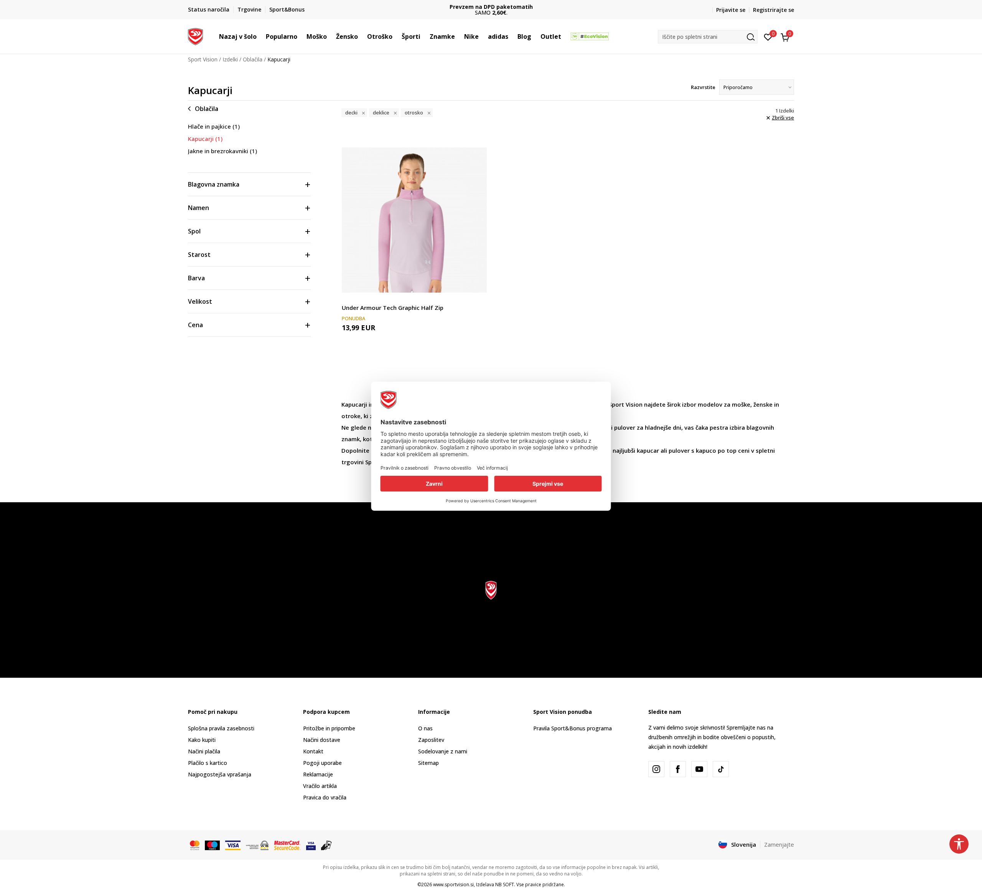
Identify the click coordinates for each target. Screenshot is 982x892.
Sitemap (428, 762)
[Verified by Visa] (311, 845)
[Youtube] (699, 769)
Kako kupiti (202, 739)
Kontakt (313, 751)
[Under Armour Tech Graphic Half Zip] (414, 220)
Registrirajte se (773, 9)
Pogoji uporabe (322, 762)
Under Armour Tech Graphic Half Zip (392, 307)
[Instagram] (656, 769)
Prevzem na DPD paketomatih (491, 7)
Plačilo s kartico (207, 762)
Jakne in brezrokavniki (222, 151)
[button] (260, 36)
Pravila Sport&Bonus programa (572, 728)
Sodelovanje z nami (442, 751)
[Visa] (233, 845)
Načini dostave (321, 739)
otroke (351, 416)
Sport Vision (202, 59)
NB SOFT (504, 884)
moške (741, 404)
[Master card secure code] (287, 845)
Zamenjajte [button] (779, 844)
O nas (425, 728)
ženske (763, 404)
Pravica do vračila (324, 797)
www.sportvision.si (453, 884)
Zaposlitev (431, 739)
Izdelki (230, 59)
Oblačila (252, 59)
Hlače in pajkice (214, 126)
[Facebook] (677, 769)
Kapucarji (205, 138)
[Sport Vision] (195, 35)
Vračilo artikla (320, 785)
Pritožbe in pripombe (329, 728)
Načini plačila (204, 751)
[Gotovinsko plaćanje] (326, 845)
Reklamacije (318, 774)
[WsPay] (257, 845)
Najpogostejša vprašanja (219, 774)
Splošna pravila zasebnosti (221, 728)
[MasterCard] (194, 845)
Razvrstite (703, 87)
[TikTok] (720, 769)
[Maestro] (212, 845)
